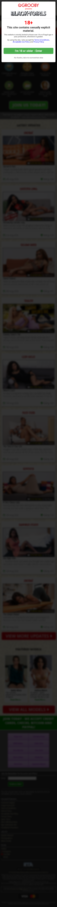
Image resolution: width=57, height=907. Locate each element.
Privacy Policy (38, 42)
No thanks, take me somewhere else (28, 58)
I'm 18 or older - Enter (28, 51)
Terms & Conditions (41, 40)
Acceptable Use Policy (21, 42)
